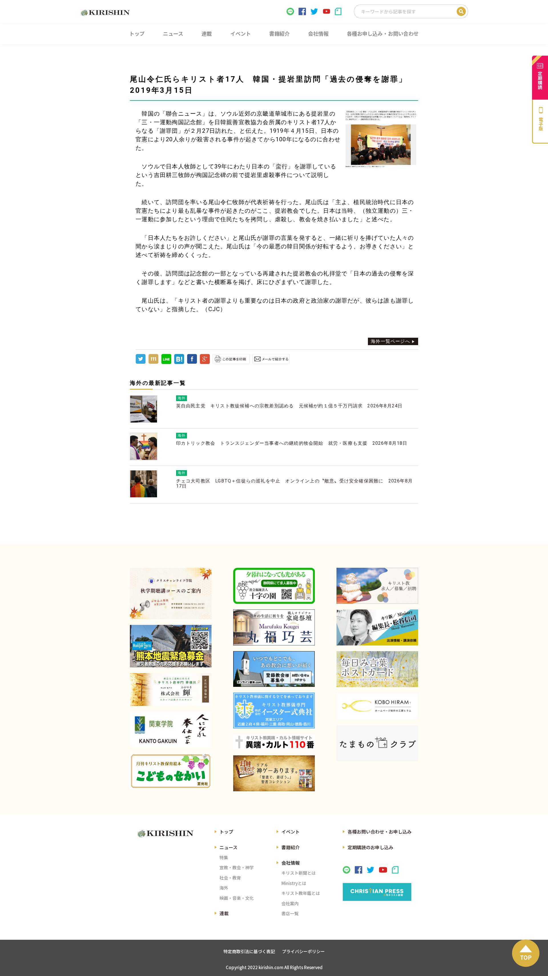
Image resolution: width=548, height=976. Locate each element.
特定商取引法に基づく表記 (249, 951)
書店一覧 (290, 913)
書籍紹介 (290, 847)
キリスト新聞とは (298, 873)
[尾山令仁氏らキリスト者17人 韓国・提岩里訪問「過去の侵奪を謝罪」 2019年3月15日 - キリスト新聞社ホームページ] (179, 362)
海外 (223, 888)
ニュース (228, 847)
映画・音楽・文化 (236, 898)
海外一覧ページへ (390, 341)
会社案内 (290, 903)
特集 (223, 857)
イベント (290, 831)
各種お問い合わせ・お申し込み (380, 831)
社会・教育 (230, 878)
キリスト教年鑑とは (300, 893)
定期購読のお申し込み (370, 847)
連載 (224, 913)
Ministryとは (293, 883)
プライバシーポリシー (303, 951)
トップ (226, 831)
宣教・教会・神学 (236, 867)
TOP (526, 957)
